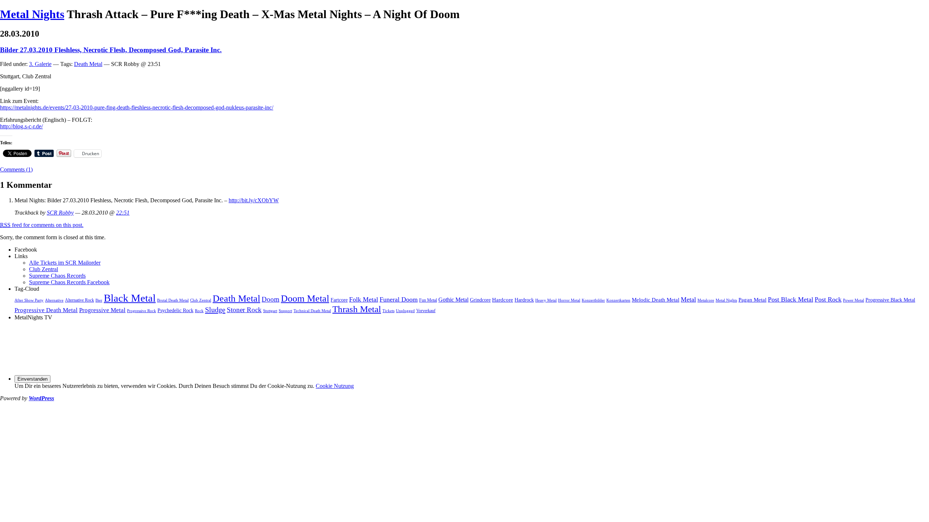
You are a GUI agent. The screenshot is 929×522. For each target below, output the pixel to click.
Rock (199, 311)
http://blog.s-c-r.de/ (21, 126)
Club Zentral (43, 269)
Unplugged (405, 311)
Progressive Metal (102, 310)
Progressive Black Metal (890, 300)
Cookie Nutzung (335, 386)
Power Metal (853, 300)
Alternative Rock (79, 300)
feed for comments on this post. (41, 225)
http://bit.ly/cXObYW (254, 200)
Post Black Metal (790, 299)
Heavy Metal (546, 300)
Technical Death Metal (312, 311)
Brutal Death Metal (173, 300)
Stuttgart (270, 311)
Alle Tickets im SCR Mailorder (65, 263)
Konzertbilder (593, 300)
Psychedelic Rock (175, 310)
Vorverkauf (425, 310)
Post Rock (828, 299)
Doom (270, 299)
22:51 (123, 213)
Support (285, 311)
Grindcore (480, 300)
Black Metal (130, 298)
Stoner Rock (244, 310)
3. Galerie (40, 64)
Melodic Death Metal (655, 300)
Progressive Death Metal (46, 310)
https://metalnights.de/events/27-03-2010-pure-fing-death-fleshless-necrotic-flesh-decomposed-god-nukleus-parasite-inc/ (136, 107)
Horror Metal (569, 300)
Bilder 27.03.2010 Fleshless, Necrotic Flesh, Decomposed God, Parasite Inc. (111, 50)
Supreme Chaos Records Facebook (69, 282)
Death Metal (88, 64)
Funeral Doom (399, 299)
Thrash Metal (356, 309)
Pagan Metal (752, 300)
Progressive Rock (141, 311)
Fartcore (339, 300)
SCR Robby (60, 213)
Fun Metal (428, 300)
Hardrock (524, 300)
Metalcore (705, 300)
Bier (98, 300)
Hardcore (502, 300)
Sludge (215, 310)
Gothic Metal (453, 300)
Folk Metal (363, 299)
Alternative (54, 300)
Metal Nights (32, 14)
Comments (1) (16, 169)
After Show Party (29, 300)
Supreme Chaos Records (57, 276)
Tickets (388, 311)
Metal (688, 299)
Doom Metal (305, 298)
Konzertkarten (618, 300)
